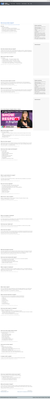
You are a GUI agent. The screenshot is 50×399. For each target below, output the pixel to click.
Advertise (34, 397)
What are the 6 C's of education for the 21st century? (24, 391)
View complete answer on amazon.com (12, 200)
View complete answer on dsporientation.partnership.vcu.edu (15, 388)
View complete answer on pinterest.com (12, 226)
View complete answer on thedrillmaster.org (13, 138)
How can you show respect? (16, 24)
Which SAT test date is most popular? (40, 35)
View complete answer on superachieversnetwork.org (14, 291)
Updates (49, 397)
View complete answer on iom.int (11, 53)
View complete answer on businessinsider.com (13, 193)
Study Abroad (18, 3)
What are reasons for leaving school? (40, 33)
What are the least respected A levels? (40, 34)
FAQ (28, 3)
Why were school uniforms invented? (40, 32)
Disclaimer (43, 397)
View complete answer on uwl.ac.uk (12, 32)
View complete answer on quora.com (12, 85)
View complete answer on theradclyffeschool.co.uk (14, 64)
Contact (37, 397)
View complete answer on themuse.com (12, 305)
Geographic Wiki (9, 24)
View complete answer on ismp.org (11, 353)
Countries (5, 24)
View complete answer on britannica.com (12, 271)
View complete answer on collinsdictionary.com (13, 315)
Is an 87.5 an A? (37, 36)
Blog (31, 3)
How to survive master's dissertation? (40, 37)
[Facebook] (47, 1)
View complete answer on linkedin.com (12, 341)
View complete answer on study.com (12, 254)
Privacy (46, 397)
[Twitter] (49, 1)
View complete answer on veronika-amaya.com (13, 234)
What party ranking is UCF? (5, 391)
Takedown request (4, 32)
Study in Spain (13, 3)
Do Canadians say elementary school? (40, 38)
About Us (40, 397)
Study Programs (24, 3)
